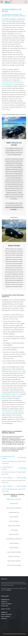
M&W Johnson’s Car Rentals (14, 499)
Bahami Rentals (14, 503)
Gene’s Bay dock (18, 82)
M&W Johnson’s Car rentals (17, 371)
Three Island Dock (7, 84)
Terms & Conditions (6, 603)
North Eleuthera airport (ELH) (11, 394)
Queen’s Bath (12, 25)
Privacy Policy (4, 605)
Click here (8, 590)
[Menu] (2, 2)
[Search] (25, 2)
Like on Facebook (5, 616)
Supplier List (4, 612)
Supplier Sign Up (5, 599)
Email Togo (4, 618)
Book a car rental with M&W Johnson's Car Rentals (14, 114)
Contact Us (4, 601)
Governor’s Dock (7, 82)
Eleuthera (14, 36)
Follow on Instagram (6, 614)
